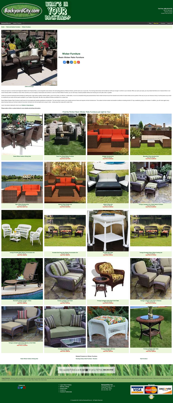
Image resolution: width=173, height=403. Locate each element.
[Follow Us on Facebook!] (19, 388)
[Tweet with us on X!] (21, 388)
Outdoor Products (17, 23)
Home (2, 27)
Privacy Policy (63, 388)
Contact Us (63, 390)
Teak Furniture (143, 358)
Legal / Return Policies (65, 385)
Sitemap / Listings (64, 386)
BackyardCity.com (6, 23)
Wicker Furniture (26, 27)
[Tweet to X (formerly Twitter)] (68, 62)
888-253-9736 (168, 9)
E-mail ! (84, 370)
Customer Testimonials (66, 392)
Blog (150, 23)
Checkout (163, 23)
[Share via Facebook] (64, 62)
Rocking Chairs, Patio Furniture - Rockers (86, 358)
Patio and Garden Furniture (13, 27)
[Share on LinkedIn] (71, 62)
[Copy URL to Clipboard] (78, 62)
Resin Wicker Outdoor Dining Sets (29, 358)
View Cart (156, 23)
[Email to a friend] (75, 62)
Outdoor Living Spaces (28, 105)
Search (169, 23)
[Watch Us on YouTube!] (24, 388)
